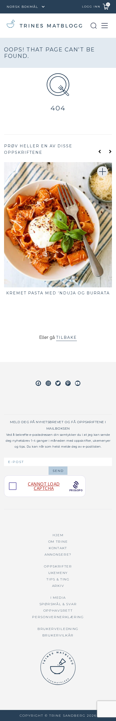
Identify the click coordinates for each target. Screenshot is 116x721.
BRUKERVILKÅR (58, 635)
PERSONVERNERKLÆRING (58, 617)
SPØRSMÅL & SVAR (58, 604)
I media (58, 597)
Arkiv (58, 586)
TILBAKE (66, 337)
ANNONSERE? (58, 554)
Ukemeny (58, 573)
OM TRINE (58, 541)
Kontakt (58, 548)
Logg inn (91, 6)
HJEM (58, 535)
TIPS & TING (58, 579)
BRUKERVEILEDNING (58, 629)
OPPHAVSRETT (58, 610)
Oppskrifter (58, 566)
